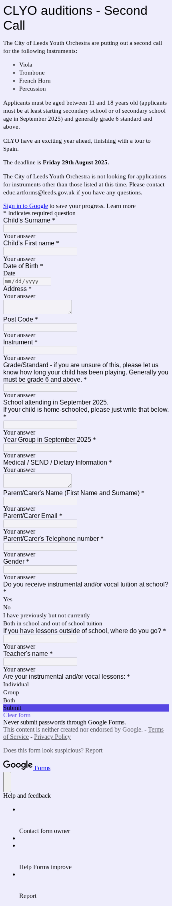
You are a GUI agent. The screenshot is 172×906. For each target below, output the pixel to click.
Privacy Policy (52, 736)
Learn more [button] (121, 205)
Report (93, 750)
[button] (86, 708)
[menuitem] (94, 820)
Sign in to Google (25, 205)
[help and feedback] (7, 782)
